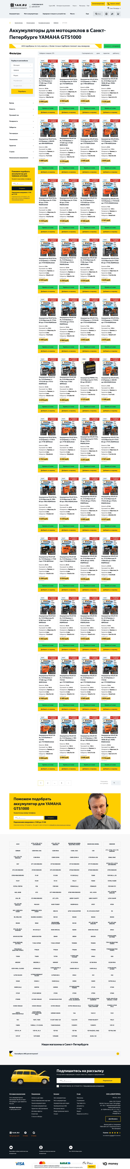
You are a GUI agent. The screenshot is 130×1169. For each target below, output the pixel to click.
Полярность (13, 121)
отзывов (112, 1135)
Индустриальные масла (61, 1111)
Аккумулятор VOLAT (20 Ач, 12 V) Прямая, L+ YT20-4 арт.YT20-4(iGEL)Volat (68, 559)
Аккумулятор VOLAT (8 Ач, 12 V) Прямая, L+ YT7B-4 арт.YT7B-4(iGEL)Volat (68, 440)
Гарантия (12, 145)
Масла (72, 14)
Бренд (11, 103)
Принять (92, 1166)
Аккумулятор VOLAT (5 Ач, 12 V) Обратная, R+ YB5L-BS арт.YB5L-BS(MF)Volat (48, 499)
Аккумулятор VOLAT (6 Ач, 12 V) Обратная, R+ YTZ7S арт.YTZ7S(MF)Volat (68, 82)
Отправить (22, 188)
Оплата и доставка (37, 1098)
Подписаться (107, 1080)
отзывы (25, 1136)
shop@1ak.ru (116, 1113)
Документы (80, 1106)
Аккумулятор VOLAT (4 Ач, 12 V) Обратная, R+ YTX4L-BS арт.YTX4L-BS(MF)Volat (48, 320)
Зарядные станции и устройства (54, 14)
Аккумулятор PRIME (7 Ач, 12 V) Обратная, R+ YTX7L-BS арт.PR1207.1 (89, 380)
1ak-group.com (14, 1136)
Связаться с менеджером (112, 46)
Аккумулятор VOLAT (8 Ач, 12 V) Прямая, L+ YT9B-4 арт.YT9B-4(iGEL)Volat (110, 141)
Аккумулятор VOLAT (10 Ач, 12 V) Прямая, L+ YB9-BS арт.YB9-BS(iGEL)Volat (89, 738)
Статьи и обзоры (37, 1116)
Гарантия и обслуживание (40, 1108)
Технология (13, 139)
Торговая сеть (81, 1103)
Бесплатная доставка (98, 3)
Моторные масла (59, 1108)
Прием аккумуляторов (38, 1103)
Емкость (12, 109)
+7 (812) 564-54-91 (37, 4)
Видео (79, 1111)
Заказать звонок (115, 3)
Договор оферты (37, 1111)
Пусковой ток (14, 115)
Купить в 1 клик (47, 108)
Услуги (56, 1114)
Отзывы (79, 1108)
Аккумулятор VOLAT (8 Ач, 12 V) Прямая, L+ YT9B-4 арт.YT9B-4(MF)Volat (89, 82)
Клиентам (35, 1114)
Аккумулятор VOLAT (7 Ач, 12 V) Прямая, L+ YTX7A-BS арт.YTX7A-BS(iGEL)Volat (110, 201)
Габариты (12, 127)
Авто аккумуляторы (60, 1098)
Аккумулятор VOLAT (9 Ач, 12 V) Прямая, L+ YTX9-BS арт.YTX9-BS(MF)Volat (110, 320)
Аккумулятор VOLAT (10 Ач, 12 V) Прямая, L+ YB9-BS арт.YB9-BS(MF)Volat (68, 738)
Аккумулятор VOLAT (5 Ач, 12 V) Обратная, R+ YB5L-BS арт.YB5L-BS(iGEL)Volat (68, 499)
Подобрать (22, 91)
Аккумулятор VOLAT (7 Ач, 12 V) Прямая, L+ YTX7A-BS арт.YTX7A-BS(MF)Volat (89, 320)
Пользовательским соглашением (93, 1086)
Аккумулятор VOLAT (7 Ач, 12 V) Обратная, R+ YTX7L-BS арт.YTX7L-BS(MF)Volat (110, 440)
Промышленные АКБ (60, 1106)
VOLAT (42, 60)
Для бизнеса (113, 1119)
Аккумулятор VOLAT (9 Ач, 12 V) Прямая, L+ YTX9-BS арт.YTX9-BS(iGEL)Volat (48, 261)
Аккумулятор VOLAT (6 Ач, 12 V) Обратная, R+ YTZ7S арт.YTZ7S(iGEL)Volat (89, 141)
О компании (80, 1100)
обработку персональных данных (21, 199)
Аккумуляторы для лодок (61, 1103)
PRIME (84, 359)
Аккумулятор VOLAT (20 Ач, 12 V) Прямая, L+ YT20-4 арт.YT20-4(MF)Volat (47, 559)
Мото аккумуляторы (31, 14)
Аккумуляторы (14, 14)
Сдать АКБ (52, 5)
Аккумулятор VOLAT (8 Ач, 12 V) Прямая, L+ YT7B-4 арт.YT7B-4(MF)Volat (48, 440)
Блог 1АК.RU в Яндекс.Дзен (75, 1151)
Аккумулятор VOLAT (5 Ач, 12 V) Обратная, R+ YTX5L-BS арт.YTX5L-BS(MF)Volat (110, 261)
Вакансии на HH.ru (82, 1114)
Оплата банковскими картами (41, 1100)
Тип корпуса (13, 133)
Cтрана (11, 152)
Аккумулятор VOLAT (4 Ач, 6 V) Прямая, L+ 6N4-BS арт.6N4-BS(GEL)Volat (110, 380)
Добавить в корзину (48, 112)
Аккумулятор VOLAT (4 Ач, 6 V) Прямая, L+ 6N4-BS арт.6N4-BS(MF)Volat (48, 141)
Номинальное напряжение (18, 158)
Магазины (82, 5)
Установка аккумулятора (39, 1106)
